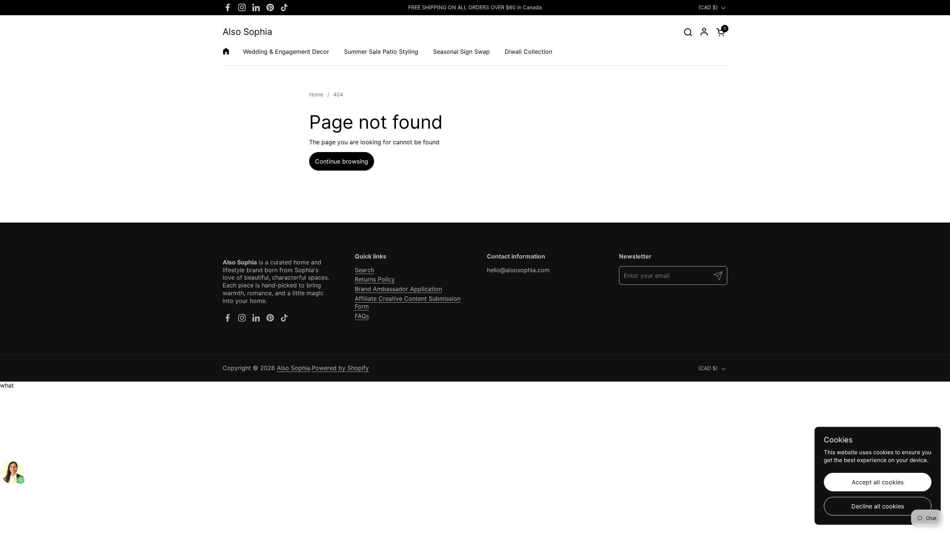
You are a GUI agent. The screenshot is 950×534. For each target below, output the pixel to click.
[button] (687, 32)
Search (364, 270)
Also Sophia (247, 31)
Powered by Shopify (340, 368)
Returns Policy (375, 279)
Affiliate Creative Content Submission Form (408, 302)
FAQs (362, 316)
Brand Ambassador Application (398, 289)
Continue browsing (341, 161)
